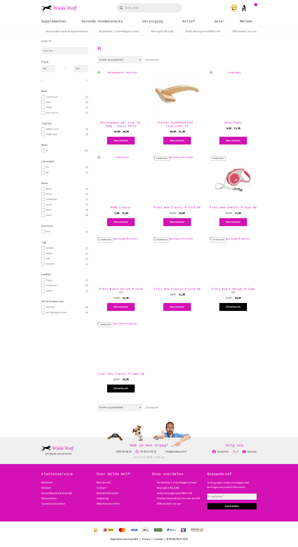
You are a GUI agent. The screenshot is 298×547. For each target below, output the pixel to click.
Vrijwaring (103, 498)
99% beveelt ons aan (244, 31)
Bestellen (47, 482)
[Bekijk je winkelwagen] (254, 9)
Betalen (46, 488)
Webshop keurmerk (108, 504)
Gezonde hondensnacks (102, 21)
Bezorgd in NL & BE (162, 31)
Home (44, 41)
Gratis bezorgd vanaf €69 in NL (203, 31)
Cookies (158, 539)
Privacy (146, 539)
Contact (101, 488)
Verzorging (152, 21)
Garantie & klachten (53, 504)
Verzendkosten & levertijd (56, 493)
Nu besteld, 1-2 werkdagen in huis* (119, 31)
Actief (188, 21)
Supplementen (53, 21)
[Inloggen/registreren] (244, 9)
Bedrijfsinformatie (107, 493)
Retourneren (49, 498)
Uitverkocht (233, 307)
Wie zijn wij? (104, 482)
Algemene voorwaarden (124, 539)
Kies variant (121, 140)
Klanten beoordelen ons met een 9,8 (178, 498)
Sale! (219, 21)
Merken (246, 21)
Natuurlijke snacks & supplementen (67, 31)
